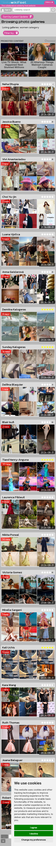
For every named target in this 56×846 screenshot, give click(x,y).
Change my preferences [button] (33, 839)
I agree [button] (33, 827)
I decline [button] (33, 833)
